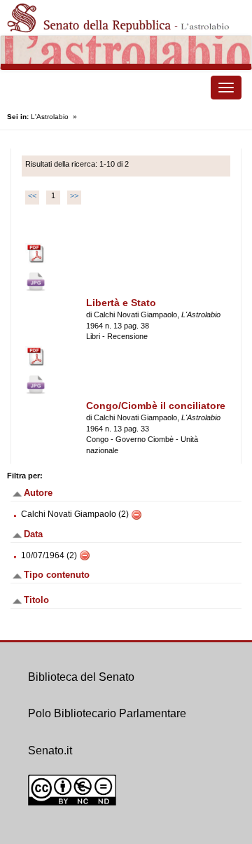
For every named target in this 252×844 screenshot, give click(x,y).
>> (74, 195)
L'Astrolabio (50, 116)
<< (32, 195)
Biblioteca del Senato (81, 677)
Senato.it (50, 750)
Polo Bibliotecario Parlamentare (107, 713)
